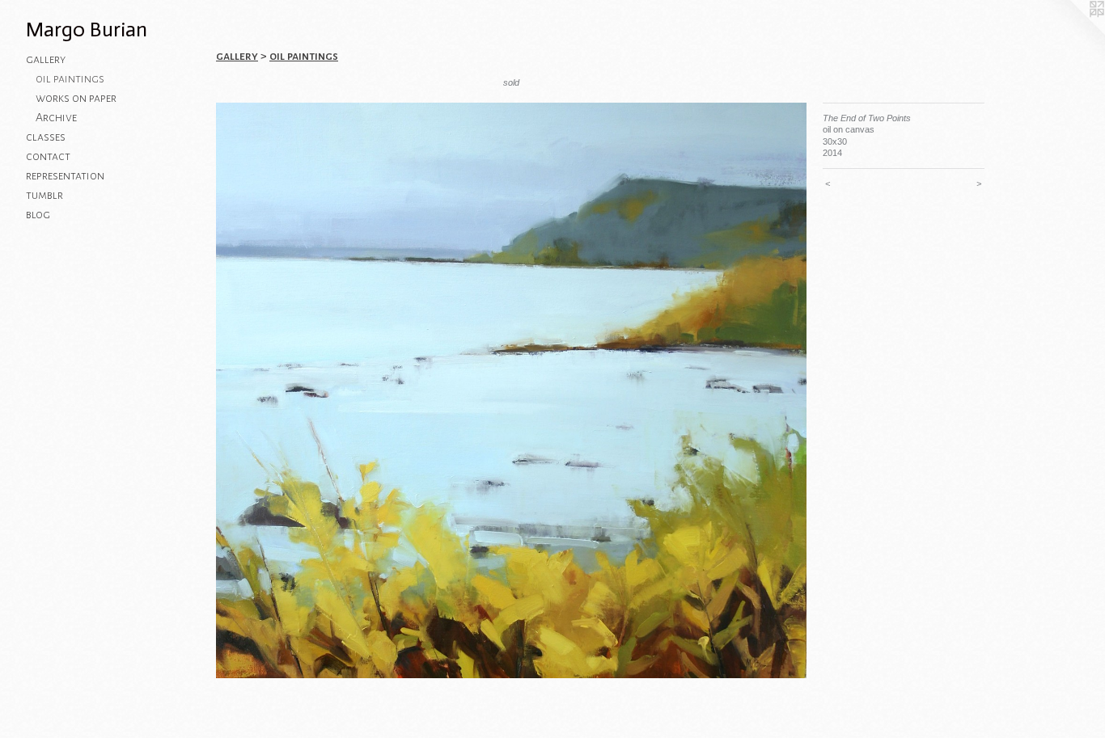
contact (48, 156)
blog (38, 214)
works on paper (76, 97)
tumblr (44, 194)
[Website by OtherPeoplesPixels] (1072, 32)
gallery (46, 59)
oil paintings (70, 78)
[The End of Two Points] (511, 390)
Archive (56, 117)
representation (65, 175)
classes (46, 136)
